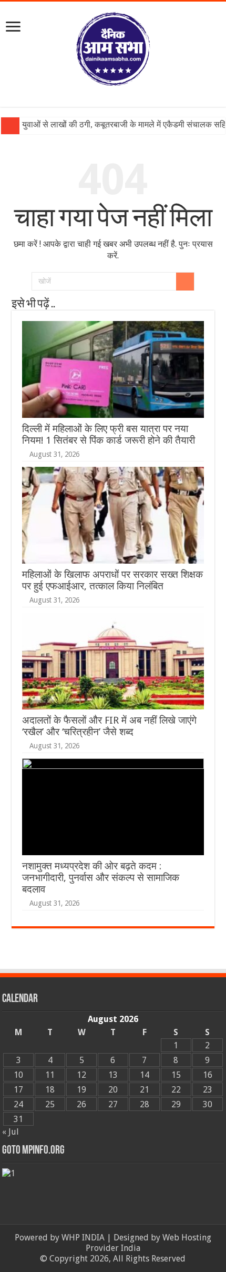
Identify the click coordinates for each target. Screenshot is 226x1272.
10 (18, 1075)
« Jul (10, 1132)
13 (113, 1075)
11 (50, 1075)
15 (176, 1075)
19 (81, 1090)
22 (176, 1090)
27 (113, 1104)
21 (144, 1090)
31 (18, 1119)
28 (144, 1104)
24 (18, 1104)
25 (50, 1104)
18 (50, 1090)
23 (207, 1090)
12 (81, 1075)
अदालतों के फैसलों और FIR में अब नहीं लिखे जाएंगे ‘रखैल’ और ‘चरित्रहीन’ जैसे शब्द (109, 726)
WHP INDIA (83, 1238)
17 (18, 1090)
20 (113, 1090)
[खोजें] (185, 282)
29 (176, 1104)
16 (207, 1075)
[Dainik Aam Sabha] (113, 46)
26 (81, 1104)
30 (207, 1104)
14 (144, 1075)
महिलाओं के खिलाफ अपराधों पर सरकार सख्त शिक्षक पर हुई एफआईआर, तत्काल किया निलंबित (112, 580)
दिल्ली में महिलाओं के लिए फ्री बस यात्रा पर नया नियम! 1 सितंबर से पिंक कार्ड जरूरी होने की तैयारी (108, 434)
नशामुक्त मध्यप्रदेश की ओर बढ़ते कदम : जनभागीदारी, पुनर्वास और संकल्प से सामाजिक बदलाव (100, 877)
